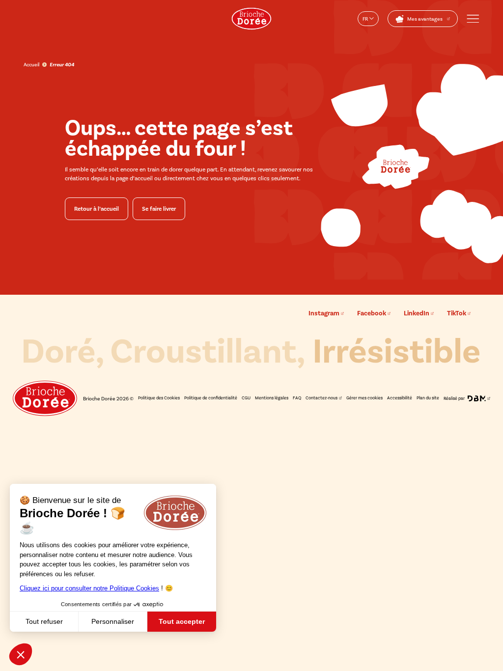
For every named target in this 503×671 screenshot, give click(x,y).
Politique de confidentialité (210, 397)
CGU (246, 397)
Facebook (371, 313)
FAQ (297, 397)
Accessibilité (399, 397)
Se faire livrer (159, 208)
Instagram (323, 313)
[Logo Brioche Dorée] (251, 18)
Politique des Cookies (159, 397)
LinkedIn (416, 313)
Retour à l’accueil (96, 208)
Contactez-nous (321, 397)
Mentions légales (271, 397)
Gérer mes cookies (364, 397)
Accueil (31, 64)
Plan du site (428, 397)
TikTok (456, 313)
